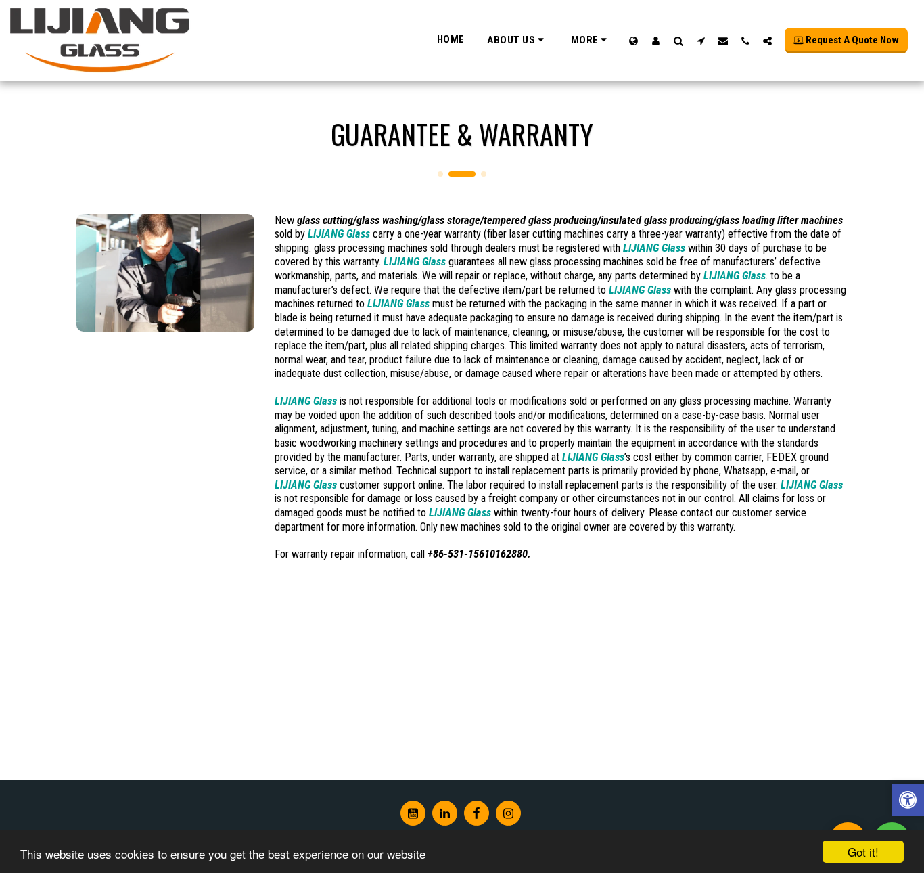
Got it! (863, 851)
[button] (517, 40)
